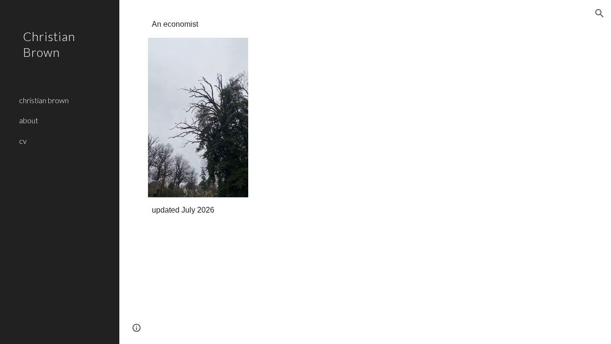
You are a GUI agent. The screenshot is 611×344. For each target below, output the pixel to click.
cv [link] (23, 140)
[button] (599, 13)
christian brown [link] (44, 100)
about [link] (28, 120)
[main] (198, 24)
